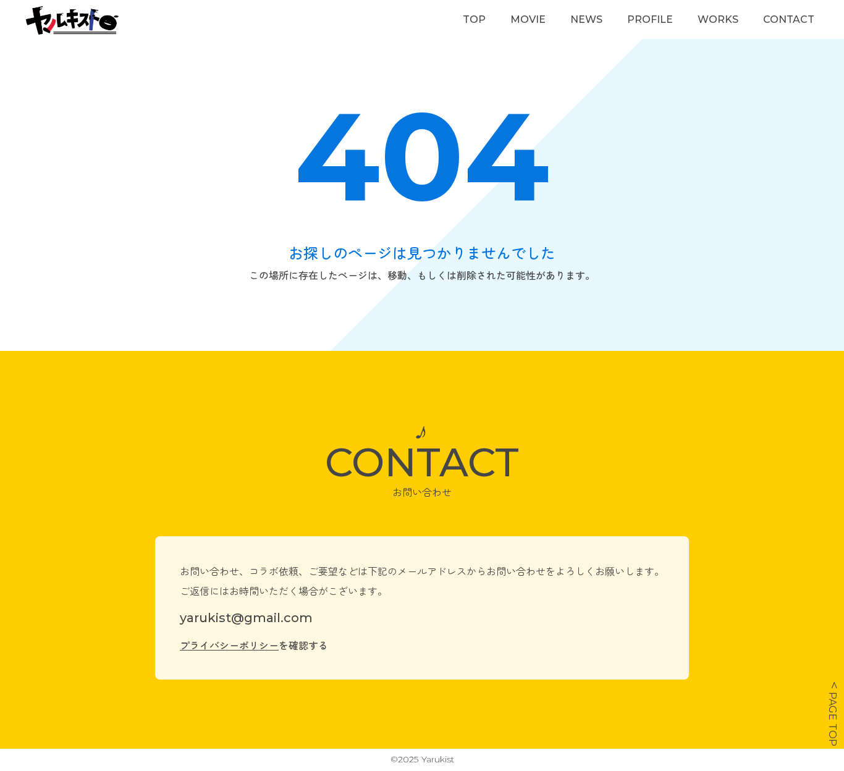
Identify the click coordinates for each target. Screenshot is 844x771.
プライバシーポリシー (229, 645)
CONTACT (788, 19)
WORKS (718, 19)
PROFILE (650, 19)
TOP (474, 19)
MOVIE (528, 19)
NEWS (586, 19)
